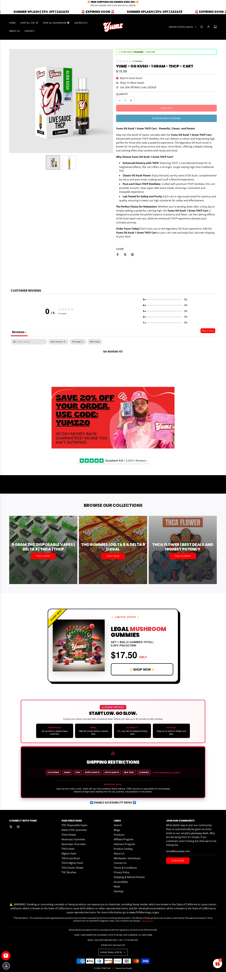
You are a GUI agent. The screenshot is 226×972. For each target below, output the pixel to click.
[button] (6, 966)
